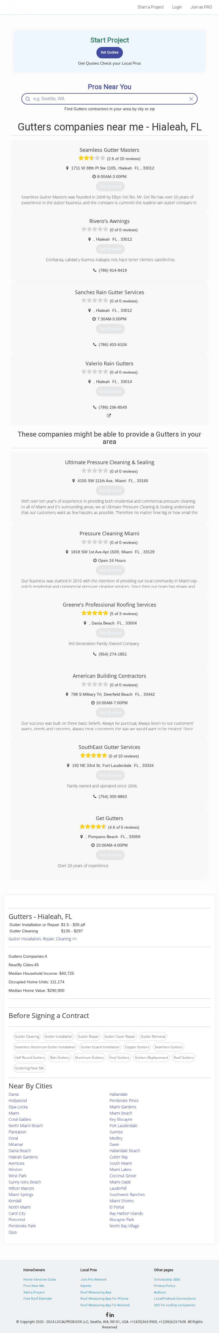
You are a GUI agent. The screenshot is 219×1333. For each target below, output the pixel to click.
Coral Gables (20, 1119)
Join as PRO (201, 7)
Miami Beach (121, 1113)
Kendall (15, 1200)
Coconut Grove (123, 1175)
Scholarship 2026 (167, 1279)
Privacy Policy (164, 1286)
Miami (14, 1113)
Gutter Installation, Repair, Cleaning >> (43, 938)
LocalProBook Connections (175, 1299)
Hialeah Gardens (23, 1157)
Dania (14, 1094)
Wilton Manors (21, 1188)
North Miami (20, 1207)
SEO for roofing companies (174, 1305)
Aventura (16, 1163)
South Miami (121, 1163)
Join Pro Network (93, 1279)
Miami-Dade (120, 1182)
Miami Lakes (120, 1169)
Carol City (17, 1213)
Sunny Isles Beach (25, 1182)
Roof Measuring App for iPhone (104, 1299)
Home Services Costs (39, 1279)
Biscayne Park (122, 1219)
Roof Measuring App (95, 1292)
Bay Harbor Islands (126, 1213)
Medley (116, 1138)
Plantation (17, 1132)
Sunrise (116, 1132)
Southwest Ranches (127, 1194)
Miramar (16, 1144)
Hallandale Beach (125, 1150)
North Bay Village (124, 1225)
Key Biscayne (121, 1119)
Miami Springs (21, 1194)
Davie (114, 1144)
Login (177, 7)
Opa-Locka (18, 1106)
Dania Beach (20, 1150)
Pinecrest (17, 1219)
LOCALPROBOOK (38, 7)
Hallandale (119, 1094)
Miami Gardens (123, 1106)
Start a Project (151, 7)
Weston (15, 1169)
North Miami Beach (26, 1125)
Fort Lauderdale (123, 1125)
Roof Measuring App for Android (104, 1305)
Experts (85, 1286)
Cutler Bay (119, 1157)
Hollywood (18, 1100)
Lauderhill (118, 1188)
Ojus (13, 1232)
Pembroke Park (22, 1225)
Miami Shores (122, 1200)
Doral (13, 1138)
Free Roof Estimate (37, 1299)
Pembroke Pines (124, 1100)
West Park (18, 1175)
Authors (160, 1292)
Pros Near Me (33, 1286)
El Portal (117, 1207)
